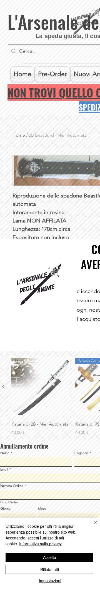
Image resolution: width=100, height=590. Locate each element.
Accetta (49, 557)
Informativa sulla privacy (40, 543)
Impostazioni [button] (50, 580)
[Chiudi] (92, 525)
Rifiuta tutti (49, 569)
